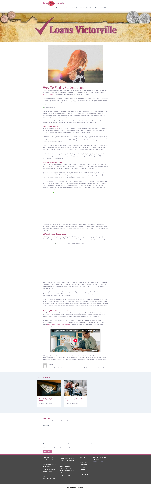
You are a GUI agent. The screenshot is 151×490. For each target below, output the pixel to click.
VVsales (51, 364)
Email (68, 444)
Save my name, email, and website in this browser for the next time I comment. (64, 447)
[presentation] (49, 388)
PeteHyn (69, 403)
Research (88, 7)
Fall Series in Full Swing (66, 475)
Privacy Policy (103, 7)
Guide (82, 7)
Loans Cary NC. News (67, 458)
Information (75, 7)
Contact (95, 7)
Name (45, 444)
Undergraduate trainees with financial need (59, 324)
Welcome (58, 7)
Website (90, 444)
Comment (46, 425)
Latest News (66, 7)
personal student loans (49, 94)
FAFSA (57, 128)
